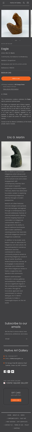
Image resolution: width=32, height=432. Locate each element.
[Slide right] (20, 40)
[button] (4, 3)
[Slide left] (12, 40)
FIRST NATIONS (10, 422)
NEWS (23, 415)
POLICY (27, 425)
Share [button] (5, 94)
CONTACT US (9, 425)
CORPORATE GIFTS (13, 418)
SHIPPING (17, 428)
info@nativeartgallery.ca (16, 358)
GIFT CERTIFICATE (22, 422)
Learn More (16, 400)
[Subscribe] (26, 339)
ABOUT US (16, 415)
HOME (9, 415)
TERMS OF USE (18, 425)
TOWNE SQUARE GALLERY (17, 383)
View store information (10, 89)
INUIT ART (23, 418)
